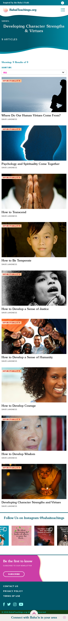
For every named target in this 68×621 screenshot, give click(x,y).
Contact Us (10, 586)
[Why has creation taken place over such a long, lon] (45, 536)
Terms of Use (11, 596)
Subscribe (14, 574)
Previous (3, 535)
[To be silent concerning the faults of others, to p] (23, 536)
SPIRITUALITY (11, 80)
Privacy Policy (13, 591)
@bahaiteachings (52, 518)
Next (65, 535)
